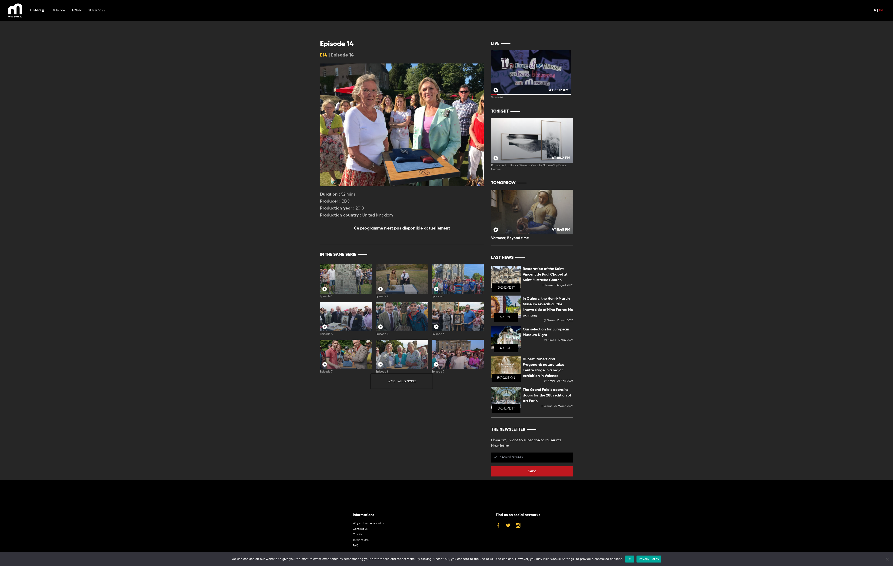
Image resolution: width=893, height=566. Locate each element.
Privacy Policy (649, 559)
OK (629, 559)
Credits (357, 534)
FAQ (355, 545)
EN (881, 10)
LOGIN (76, 10)
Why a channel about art (369, 523)
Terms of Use (361, 540)
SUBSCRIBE (96, 10)
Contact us (360, 529)
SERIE (470, 254)
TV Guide (58, 10)
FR (874, 10)
